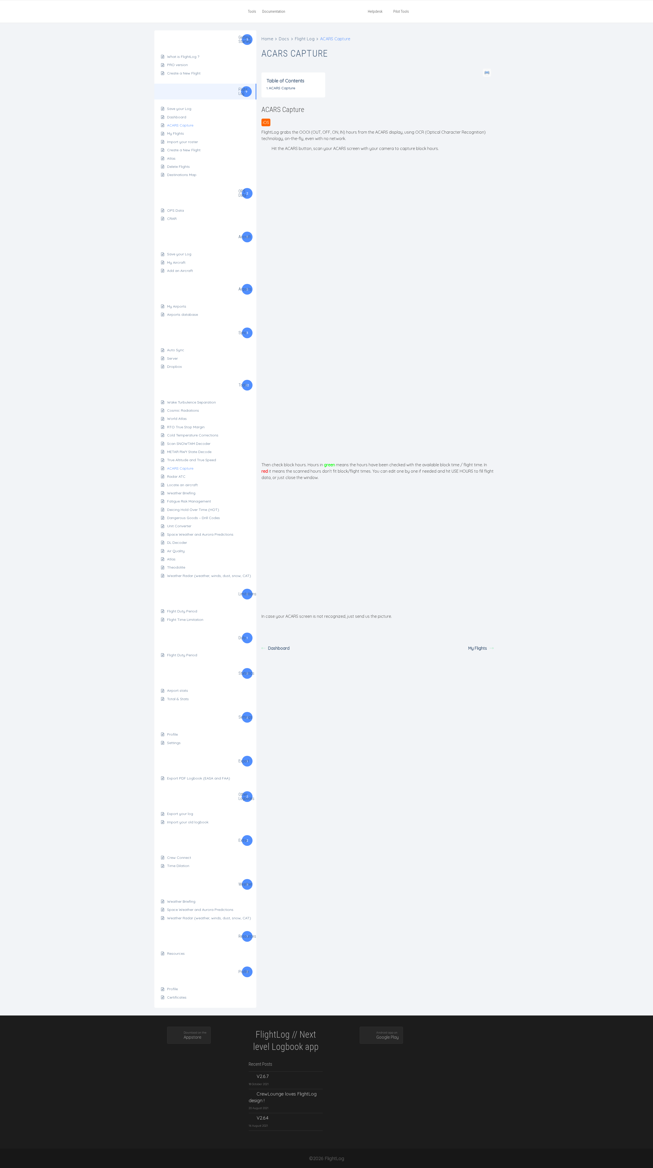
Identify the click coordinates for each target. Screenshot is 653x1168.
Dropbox (174, 366)
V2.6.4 (262, 1118)
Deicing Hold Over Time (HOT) (193, 509)
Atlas (171, 158)
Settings (174, 742)
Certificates (176, 997)
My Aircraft (176, 262)
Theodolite (176, 567)
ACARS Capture (180, 125)
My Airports (176, 306)
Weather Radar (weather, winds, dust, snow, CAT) (209, 575)
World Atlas (177, 418)
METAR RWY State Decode (189, 451)
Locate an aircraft (182, 485)
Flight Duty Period (182, 611)
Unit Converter (179, 526)
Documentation (273, 11)
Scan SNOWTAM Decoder (188, 443)
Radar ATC (176, 476)
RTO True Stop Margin (186, 427)
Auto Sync (175, 350)
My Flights (175, 133)
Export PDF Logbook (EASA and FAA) (198, 778)
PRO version (177, 64)
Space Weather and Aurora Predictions (200, 534)
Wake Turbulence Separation (191, 402)
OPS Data (175, 210)
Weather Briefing (181, 493)
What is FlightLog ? (183, 56)
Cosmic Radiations (183, 410)
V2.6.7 (263, 1076)
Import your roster (182, 142)
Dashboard (176, 117)
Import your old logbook (187, 822)
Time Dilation (178, 865)
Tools (252, 11)
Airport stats (177, 690)
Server (172, 358)
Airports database (182, 314)
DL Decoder (177, 542)
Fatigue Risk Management (189, 501)
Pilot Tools (401, 11)
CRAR (172, 218)
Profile (172, 734)
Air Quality (176, 551)
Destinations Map (181, 174)
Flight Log (305, 38)
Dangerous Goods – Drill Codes (193, 518)
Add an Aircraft (180, 270)
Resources (176, 953)
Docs (284, 38)
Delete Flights (178, 166)
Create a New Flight (183, 73)
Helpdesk (375, 11)
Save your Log (179, 108)
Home (267, 38)
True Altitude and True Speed (191, 460)
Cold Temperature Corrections (192, 435)
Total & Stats (178, 699)
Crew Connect (179, 857)
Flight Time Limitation (185, 619)
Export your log (180, 813)
